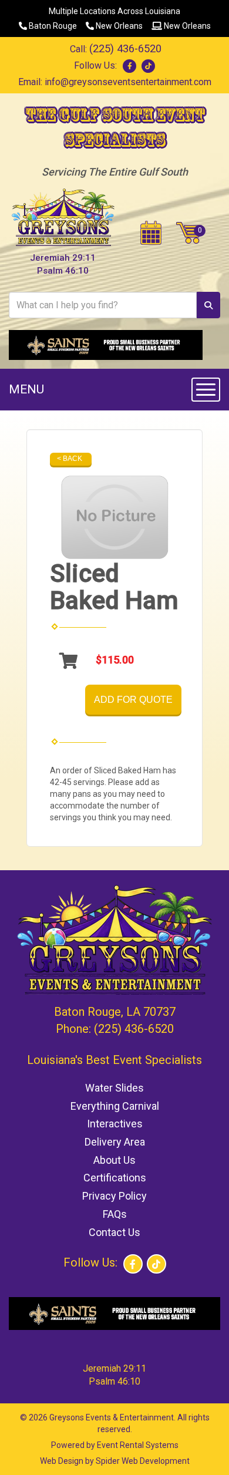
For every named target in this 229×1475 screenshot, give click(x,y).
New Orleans (118, 26)
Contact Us (114, 1232)
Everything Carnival (114, 1106)
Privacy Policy (114, 1196)
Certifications (114, 1177)
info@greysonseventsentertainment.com (128, 81)
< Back (69, 458)
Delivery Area (115, 1142)
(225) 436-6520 (125, 48)
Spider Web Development (143, 1461)
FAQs (115, 1214)
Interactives (115, 1123)
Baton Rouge (52, 26)
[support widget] (203, 1447)
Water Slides (114, 1088)
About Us (114, 1160)
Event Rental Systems (138, 1445)
